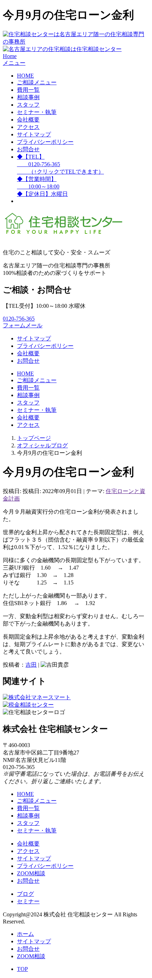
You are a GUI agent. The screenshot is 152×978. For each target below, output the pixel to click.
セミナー (28, 901)
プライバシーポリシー (45, 142)
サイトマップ (34, 134)
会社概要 (28, 120)
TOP (22, 969)
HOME (25, 76)
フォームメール (22, 325)
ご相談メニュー (37, 82)
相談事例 (28, 97)
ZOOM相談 (31, 873)
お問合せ (28, 149)
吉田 (31, 665)
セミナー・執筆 (37, 112)
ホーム (25, 934)
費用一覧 (28, 90)
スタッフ (28, 105)
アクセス (28, 127)
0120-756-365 (19, 319)
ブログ (25, 894)
